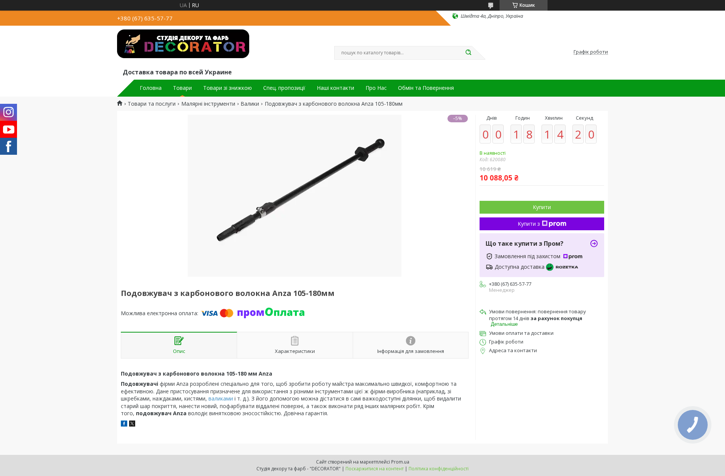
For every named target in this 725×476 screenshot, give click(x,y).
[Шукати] (468, 53)
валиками (220, 398)
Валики (250, 103)
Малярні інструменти (208, 103)
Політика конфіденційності (439, 468)
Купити (542, 207)
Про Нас (376, 88)
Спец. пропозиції (284, 88)
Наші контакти (335, 88)
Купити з (529, 223)
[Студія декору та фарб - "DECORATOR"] (183, 48)
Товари (182, 88)
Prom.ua (400, 462)
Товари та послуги (152, 103)
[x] (132, 424)
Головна (151, 88)
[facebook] (124, 424)
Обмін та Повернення (426, 88)
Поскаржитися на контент (375, 468)
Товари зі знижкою (227, 88)
